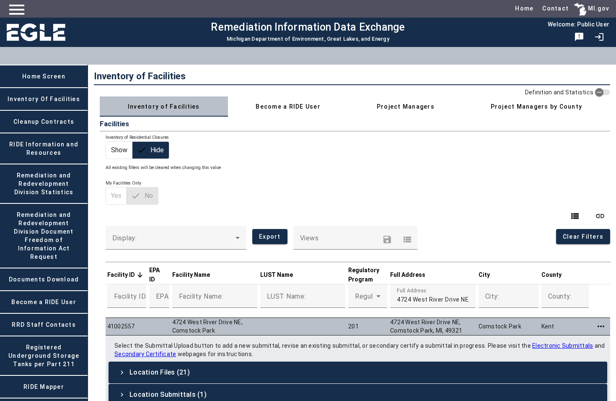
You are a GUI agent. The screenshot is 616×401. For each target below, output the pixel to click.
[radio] (119, 150)
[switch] (602, 92)
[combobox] (176, 241)
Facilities (114, 124)
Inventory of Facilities (140, 75)
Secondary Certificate (145, 354)
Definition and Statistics (559, 92)
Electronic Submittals (562, 345)
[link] (599, 37)
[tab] (164, 106)
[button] (124, 274)
